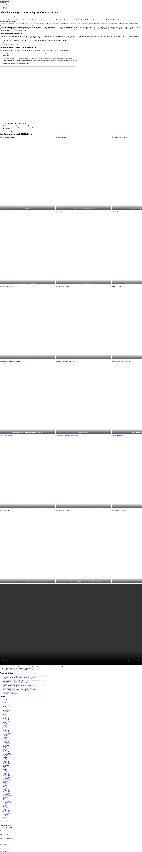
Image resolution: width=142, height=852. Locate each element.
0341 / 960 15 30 (4, 834)
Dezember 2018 (6, 775)
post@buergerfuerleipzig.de (6, 831)
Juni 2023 (5, 725)
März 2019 (5, 771)
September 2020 (7, 754)
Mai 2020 (5, 758)
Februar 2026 (6, 702)
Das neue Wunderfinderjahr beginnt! (11, 684)
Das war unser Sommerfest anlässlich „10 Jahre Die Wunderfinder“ (18, 685)
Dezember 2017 (6, 791)
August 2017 (6, 797)
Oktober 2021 (6, 745)
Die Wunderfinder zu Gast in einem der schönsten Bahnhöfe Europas (19, 678)
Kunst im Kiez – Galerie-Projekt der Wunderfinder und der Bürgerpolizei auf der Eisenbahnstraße (26, 676)
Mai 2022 (5, 738)
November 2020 (7, 753)
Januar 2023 (6, 730)
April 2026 (5, 701)
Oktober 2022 (6, 734)
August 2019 (6, 766)
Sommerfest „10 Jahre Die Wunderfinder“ (12, 686)
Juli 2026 (5, 699)
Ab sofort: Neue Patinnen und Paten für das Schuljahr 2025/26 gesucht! (19, 689)
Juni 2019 (5, 769)
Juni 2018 (5, 783)
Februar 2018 (6, 789)
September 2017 (7, 795)
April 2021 (5, 749)
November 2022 (7, 733)
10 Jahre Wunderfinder (8, 692)
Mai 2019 (5, 770)
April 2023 (5, 727)
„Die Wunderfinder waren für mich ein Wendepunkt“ (15, 682)
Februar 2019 (6, 773)
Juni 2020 (5, 757)
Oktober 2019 (6, 765)
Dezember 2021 (6, 742)
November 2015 (7, 813)
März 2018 (5, 787)
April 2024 (5, 714)
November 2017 (7, 793)
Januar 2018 (6, 790)
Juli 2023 (5, 723)
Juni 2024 (5, 713)
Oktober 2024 (6, 711)
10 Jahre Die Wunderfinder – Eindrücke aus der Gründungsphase (18, 688)
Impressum (2, 851)
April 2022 (5, 739)
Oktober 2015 (6, 814)
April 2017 (5, 798)
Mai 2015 (5, 817)
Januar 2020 (6, 762)
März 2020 (5, 759)
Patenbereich (6, 6)
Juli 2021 (5, 746)
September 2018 (7, 779)
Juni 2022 (5, 737)
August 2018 (6, 781)
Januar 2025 (6, 709)
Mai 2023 (5, 726)
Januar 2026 (6, 703)
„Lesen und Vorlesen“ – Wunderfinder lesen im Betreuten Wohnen (18, 690)
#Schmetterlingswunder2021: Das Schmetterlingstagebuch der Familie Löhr (18, 668)
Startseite (5, 4)
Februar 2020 (6, 761)
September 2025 (7, 705)
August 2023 (6, 722)
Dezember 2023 (6, 719)
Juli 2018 (5, 782)
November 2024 (7, 710)
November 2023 (7, 721)
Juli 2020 (5, 755)
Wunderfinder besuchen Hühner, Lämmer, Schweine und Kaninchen (19, 677)
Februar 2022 (6, 741)
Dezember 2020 (6, 751)
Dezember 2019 (6, 763)
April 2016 (5, 806)
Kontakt (5, 8)
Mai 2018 (5, 785)
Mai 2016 (5, 805)
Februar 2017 (6, 799)
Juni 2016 (5, 803)
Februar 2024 (6, 717)
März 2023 (5, 729)
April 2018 (5, 786)
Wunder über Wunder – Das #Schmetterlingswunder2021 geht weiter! (17, 669)
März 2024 (5, 715)
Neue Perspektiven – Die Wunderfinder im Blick (14, 681)
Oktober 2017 (6, 794)
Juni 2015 (5, 815)
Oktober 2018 (6, 778)
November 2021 (7, 743)
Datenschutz (9, 851)
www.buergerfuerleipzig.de (6, 838)
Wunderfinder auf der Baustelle (10, 693)
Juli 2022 (5, 735)
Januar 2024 (6, 718)
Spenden (5, 7)
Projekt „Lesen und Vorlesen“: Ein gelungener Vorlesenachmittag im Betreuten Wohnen (23, 680)
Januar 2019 (6, 774)
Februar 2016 (6, 809)
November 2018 (7, 777)
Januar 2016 (6, 810)
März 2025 (5, 707)
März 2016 (5, 807)
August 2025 (6, 706)
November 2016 (7, 801)
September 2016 (7, 802)
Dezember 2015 (6, 811)
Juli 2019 (5, 767)
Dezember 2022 (6, 731)
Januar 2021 (6, 750)
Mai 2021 (5, 747)
